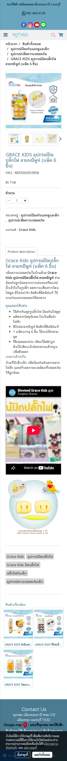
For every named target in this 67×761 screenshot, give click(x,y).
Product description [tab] (21, 251)
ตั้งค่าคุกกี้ (22, 754)
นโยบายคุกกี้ (30, 747)
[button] (52, 35)
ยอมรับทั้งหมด (42, 754)
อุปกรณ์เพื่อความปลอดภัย (26, 220)
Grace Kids (27, 229)
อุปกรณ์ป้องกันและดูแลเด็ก (40, 215)
